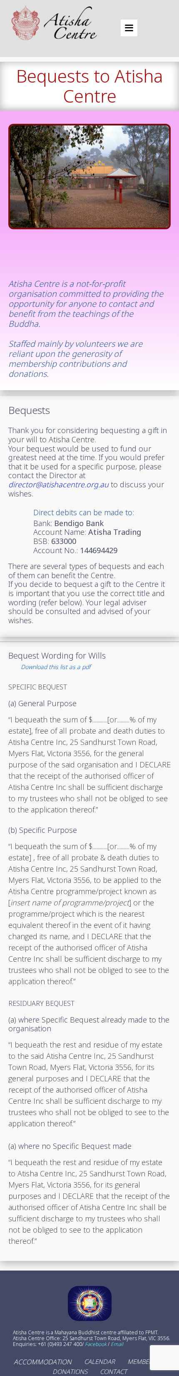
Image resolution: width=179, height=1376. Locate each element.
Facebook (96, 1344)
